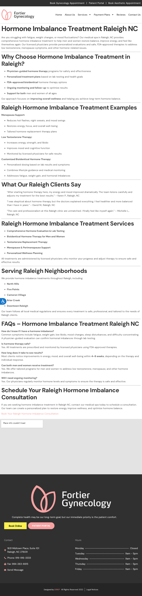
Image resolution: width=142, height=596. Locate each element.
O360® (57, 589)
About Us (70, 14)
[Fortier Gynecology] (15, 528)
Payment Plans (102, 14)
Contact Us (134, 14)
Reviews (121, 14)
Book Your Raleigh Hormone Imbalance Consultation (30, 413)
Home (58, 14)
